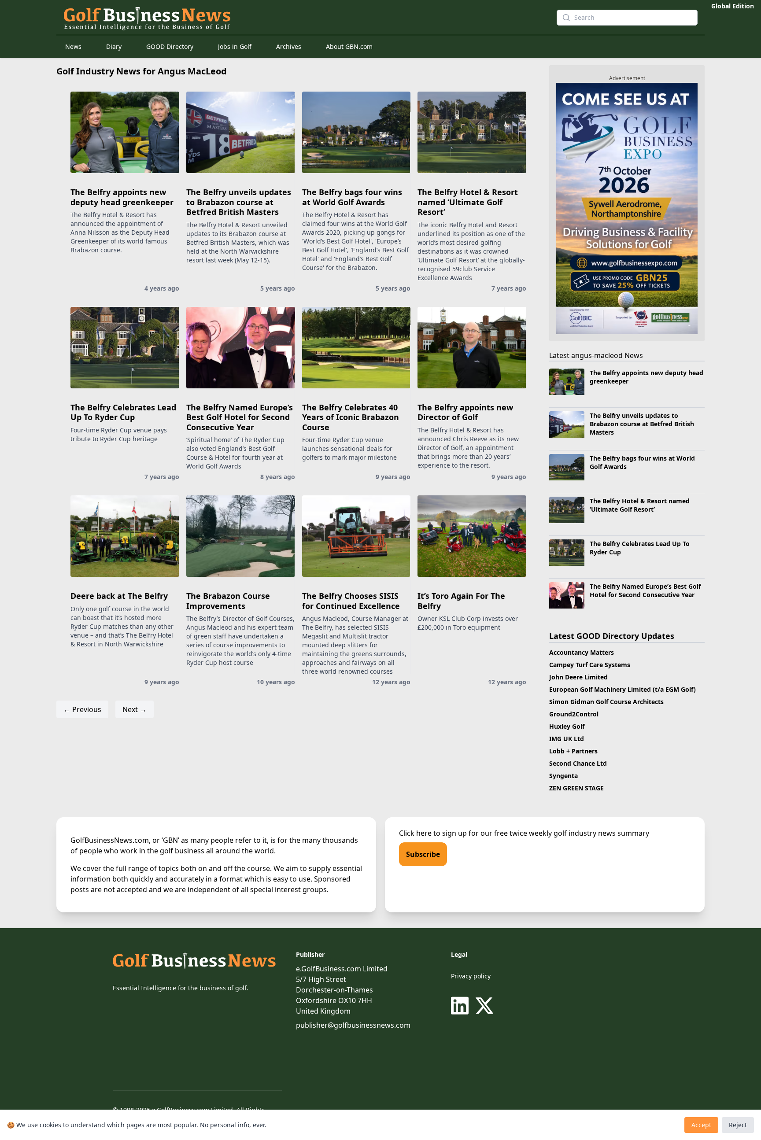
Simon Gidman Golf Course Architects (606, 701)
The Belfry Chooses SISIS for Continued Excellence (351, 600)
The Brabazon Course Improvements (228, 600)
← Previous (82, 709)
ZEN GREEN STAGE (576, 788)
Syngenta (563, 775)
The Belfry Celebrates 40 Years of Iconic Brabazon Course (350, 417)
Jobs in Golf (234, 46)
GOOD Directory (169, 46)
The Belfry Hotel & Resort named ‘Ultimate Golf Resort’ (467, 202)
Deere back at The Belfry (119, 595)
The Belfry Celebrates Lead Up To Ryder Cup (123, 412)
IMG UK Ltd (566, 738)
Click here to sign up (433, 833)
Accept (701, 1125)
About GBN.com (349, 46)
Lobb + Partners (573, 751)
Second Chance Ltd (578, 763)
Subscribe (423, 854)
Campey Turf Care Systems (589, 664)
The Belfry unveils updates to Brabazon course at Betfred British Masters (238, 202)
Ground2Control (573, 714)
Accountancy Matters (581, 652)
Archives (288, 46)
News (73, 46)
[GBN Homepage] (294, 18)
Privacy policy (471, 976)
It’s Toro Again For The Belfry (461, 600)
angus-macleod (597, 355)
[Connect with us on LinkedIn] (461, 1006)
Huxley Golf (566, 726)
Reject (738, 1125)
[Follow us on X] (484, 1006)
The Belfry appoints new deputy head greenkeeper (122, 197)
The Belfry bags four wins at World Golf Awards (352, 197)
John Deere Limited (578, 677)
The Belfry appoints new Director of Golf (465, 412)
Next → (134, 709)
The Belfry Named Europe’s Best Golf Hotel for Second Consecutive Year (239, 417)
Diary (114, 46)
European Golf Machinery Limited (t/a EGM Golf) (622, 689)
